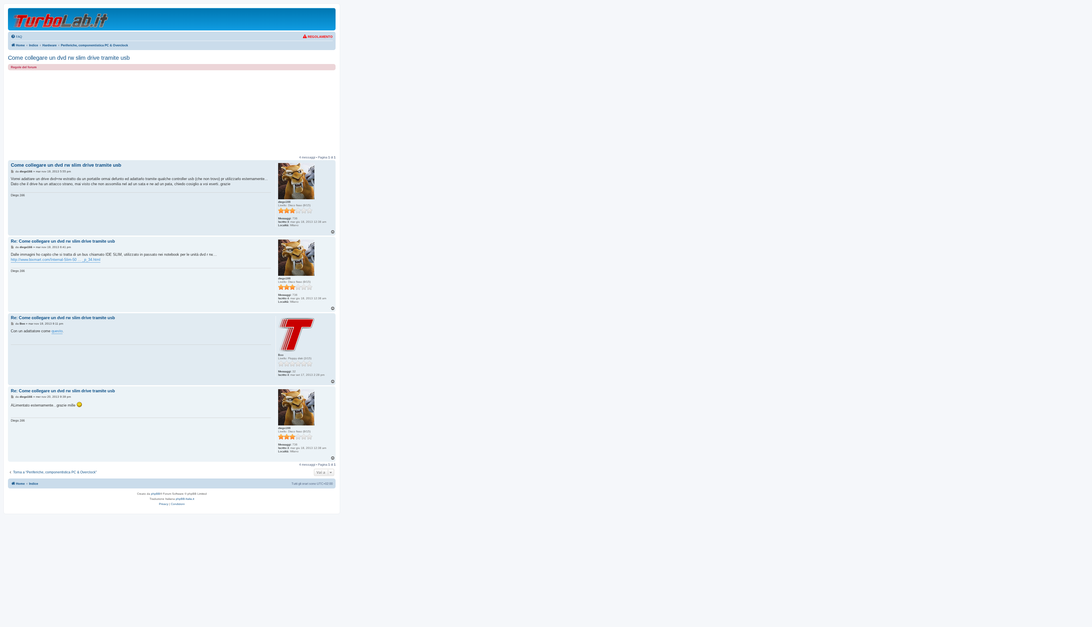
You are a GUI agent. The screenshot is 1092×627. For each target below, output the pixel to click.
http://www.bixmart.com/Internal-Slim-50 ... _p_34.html (55, 259)
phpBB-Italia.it (185, 498)
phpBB (155, 493)
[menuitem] (16, 36)
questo (57, 331)
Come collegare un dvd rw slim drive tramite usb (69, 58)
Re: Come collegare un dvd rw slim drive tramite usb (63, 241)
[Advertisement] (172, 113)
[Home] (61, 19)
